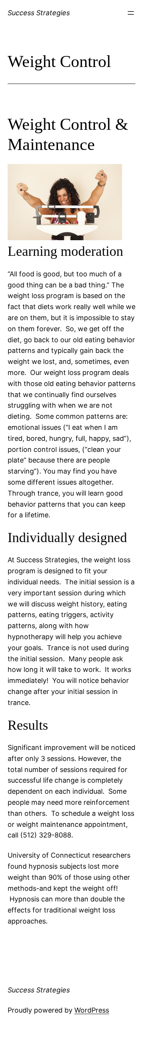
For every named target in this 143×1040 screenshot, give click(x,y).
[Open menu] (130, 13)
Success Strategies (39, 13)
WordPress (91, 1010)
